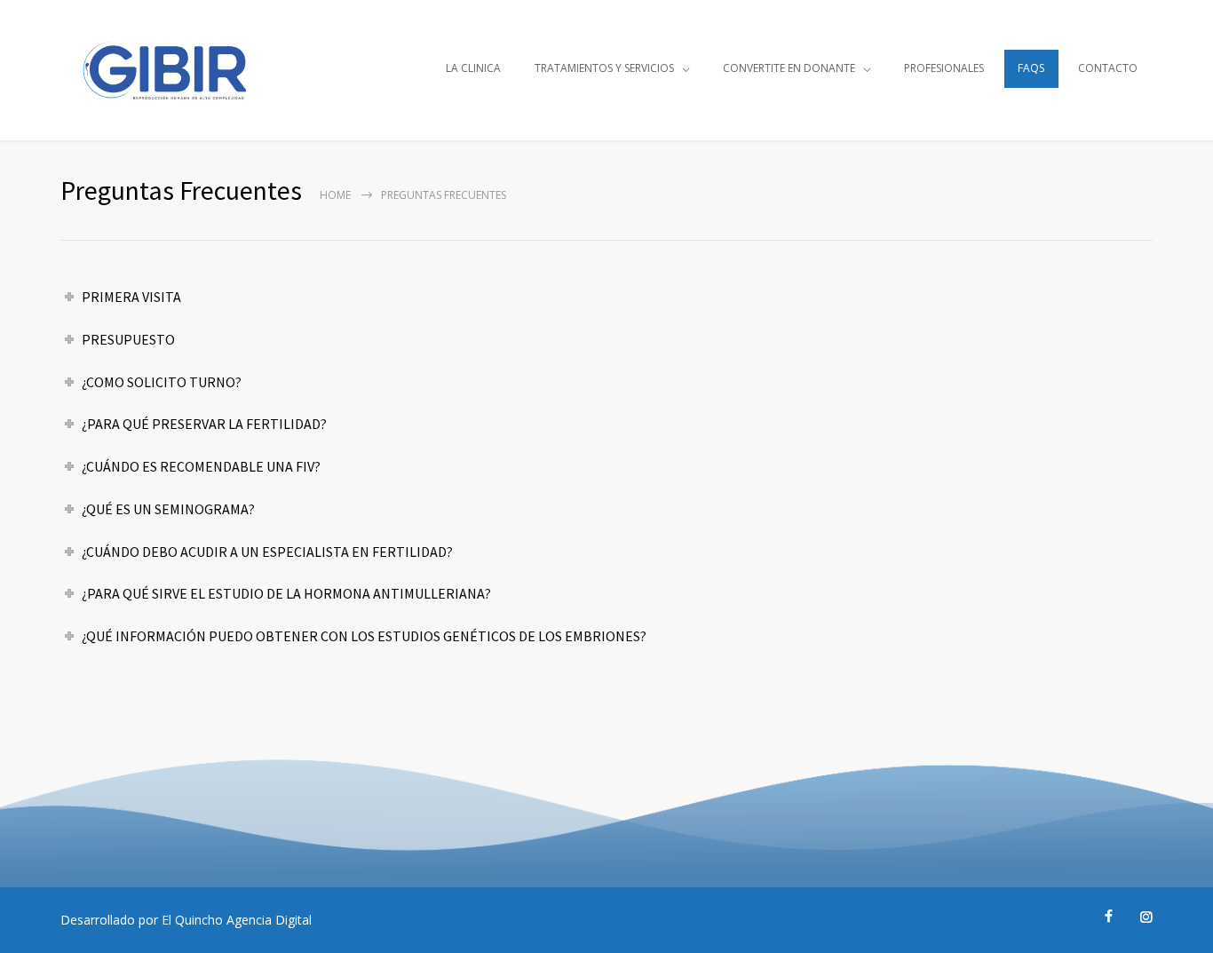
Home (335, 195)
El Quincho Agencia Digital (237, 919)
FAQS (1031, 67)
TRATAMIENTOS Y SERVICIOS (604, 67)
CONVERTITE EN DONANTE (789, 67)
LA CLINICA (473, 67)
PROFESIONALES (944, 67)
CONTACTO (1108, 67)
